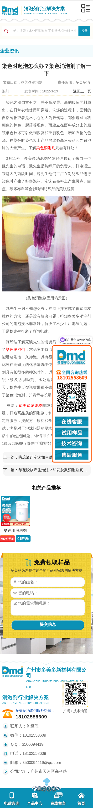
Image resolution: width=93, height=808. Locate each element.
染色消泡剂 (45, 148)
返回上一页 (82, 91)
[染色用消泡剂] (15, 511)
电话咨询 (11, 803)
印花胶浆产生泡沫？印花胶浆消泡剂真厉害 (53, 470)
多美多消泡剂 (31, 406)
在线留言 (58, 803)
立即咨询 (23, 539)
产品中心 (34, 803)
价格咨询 (7, 539)
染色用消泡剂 (15, 531)
